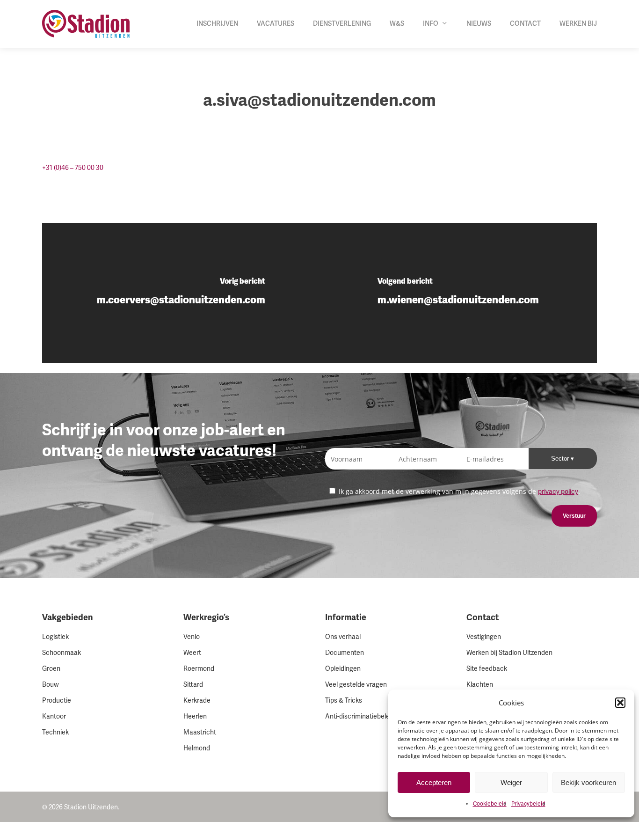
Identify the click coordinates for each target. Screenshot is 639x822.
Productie (56, 701)
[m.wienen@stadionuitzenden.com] (458, 293)
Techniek (55, 732)
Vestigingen (483, 637)
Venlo (191, 637)
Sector (561, 458)
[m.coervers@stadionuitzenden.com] (181, 293)
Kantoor (54, 716)
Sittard (193, 685)
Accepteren (433, 782)
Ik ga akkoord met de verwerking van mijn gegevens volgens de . (458, 491)
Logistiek (55, 637)
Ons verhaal (343, 637)
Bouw (50, 685)
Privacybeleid (528, 803)
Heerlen (195, 716)
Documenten (344, 653)
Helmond (196, 748)
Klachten (479, 685)
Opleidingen (343, 669)
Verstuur (574, 516)
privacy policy (558, 492)
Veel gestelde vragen (356, 685)
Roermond (198, 669)
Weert (192, 653)
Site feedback (486, 669)
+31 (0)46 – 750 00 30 (72, 168)
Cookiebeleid (490, 803)
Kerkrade (197, 701)
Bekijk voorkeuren (588, 782)
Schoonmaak (61, 653)
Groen (51, 669)
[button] (620, 702)
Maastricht (199, 732)
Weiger (511, 782)
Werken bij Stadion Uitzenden (509, 653)
